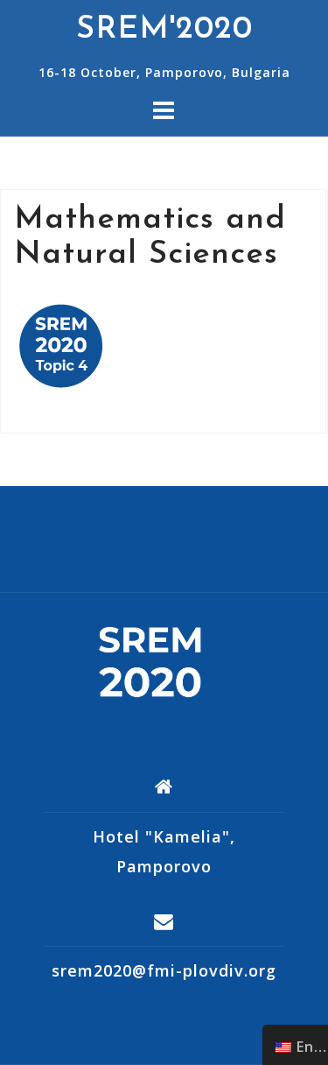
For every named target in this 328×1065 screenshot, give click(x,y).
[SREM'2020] (157, 661)
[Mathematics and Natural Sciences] (61, 344)
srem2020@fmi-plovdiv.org (164, 970)
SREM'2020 (164, 30)
